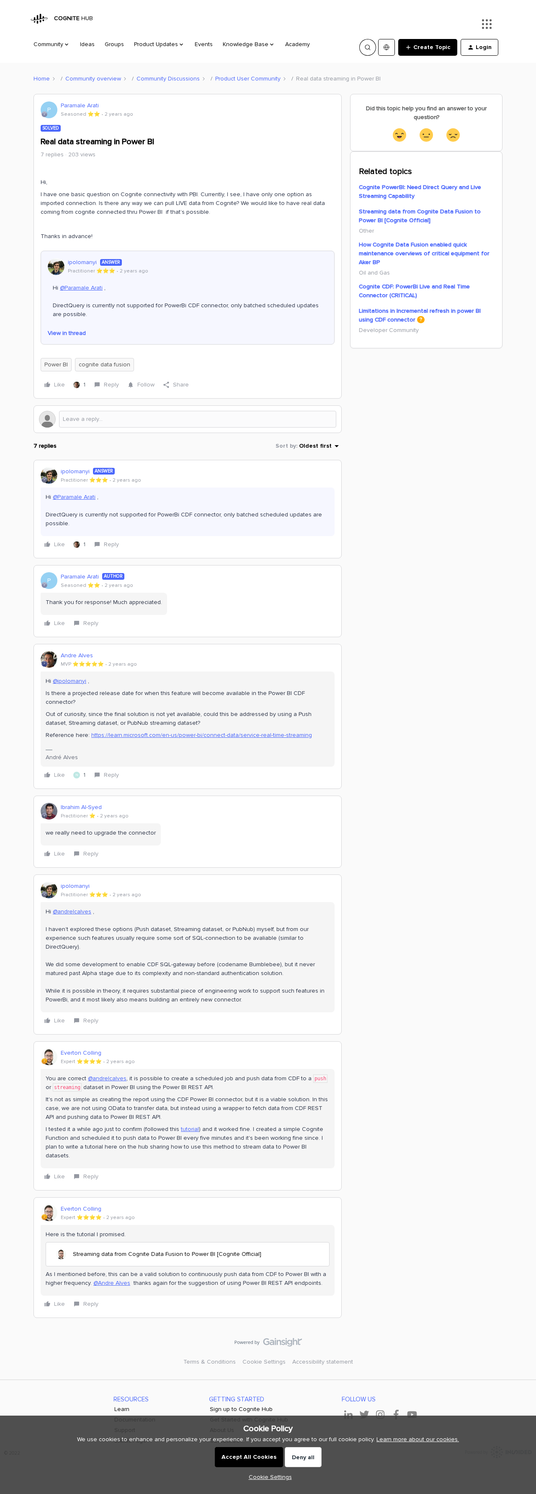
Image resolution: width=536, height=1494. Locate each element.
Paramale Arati (80, 105)
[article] (188, 509)
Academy (297, 44)
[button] (427, 47)
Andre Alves (77, 655)
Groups (114, 44)
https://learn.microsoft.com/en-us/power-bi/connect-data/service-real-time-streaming (201, 735)
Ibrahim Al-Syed (81, 807)
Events (204, 44)
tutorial (190, 1129)
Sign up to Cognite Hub (241, 1409)
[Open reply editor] (187, 419)
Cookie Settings (264, 1361)
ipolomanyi (82, 262)
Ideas (87, 44)
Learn (121, 1409)
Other (366, 230)
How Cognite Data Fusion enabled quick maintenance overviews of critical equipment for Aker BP (424, 253)
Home (42, 78)
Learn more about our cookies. (417, 1439)
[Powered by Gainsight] (268, 1344)
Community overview (93, 78)
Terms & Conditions (209, 1361)
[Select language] (386, 47)
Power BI (56, 364)
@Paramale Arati (81, 287)
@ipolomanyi (69, 681)
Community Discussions (168, 78)
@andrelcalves (72, 911)
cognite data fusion (104, 364)
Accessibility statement (322, 1361)
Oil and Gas (374, 272)
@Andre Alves (111, 1282)
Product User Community (248, 78)
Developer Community (389, 330)
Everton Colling (81, 1052)
